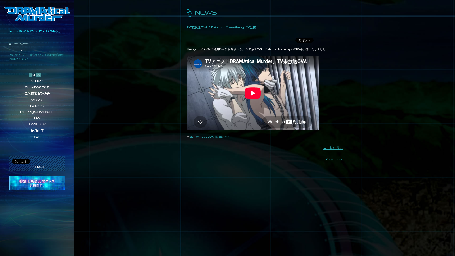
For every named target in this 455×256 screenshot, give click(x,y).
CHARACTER (37, 87)
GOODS (37, 106)
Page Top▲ (334, 159)
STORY (37, 81)
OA (37, 118)
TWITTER (37, 124)
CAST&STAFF (37, 93)
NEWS (37, 75)
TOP (37, 136)
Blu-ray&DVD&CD (37, 112)
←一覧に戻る (333, 148)
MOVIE (37, 99)
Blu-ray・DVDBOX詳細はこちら (210, 136)
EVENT (37, 130)
